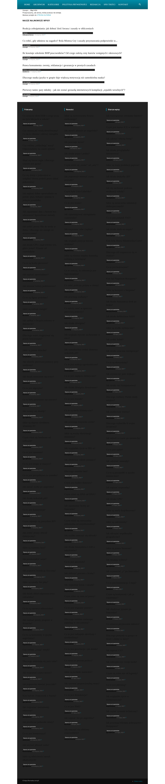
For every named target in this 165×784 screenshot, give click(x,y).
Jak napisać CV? (114, 650)
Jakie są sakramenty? (116, 521)
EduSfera (25, 140)
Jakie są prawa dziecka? (35, 350)
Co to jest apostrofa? (74, 561)
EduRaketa (26, 72)
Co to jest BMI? (72, 706)
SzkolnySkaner (27, 221)
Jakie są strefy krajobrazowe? (121, 510)
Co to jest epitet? (114, 449)
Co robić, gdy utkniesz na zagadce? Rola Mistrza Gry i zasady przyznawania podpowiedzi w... (70, 40)
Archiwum (39, 4)
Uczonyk (25, 47)
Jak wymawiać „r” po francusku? (122, 571)
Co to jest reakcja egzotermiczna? (81, 364)
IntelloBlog (26, 155)
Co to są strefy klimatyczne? (78, 410)
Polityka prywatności (74, 4)
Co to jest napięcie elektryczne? (80, 375)
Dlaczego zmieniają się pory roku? (40, 661)
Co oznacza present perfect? (78, 660)
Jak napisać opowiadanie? (36, 274)
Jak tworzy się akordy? (34, 411)
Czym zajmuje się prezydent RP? (39, 521)
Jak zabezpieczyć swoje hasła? (121, 661)
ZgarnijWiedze (27, 170)
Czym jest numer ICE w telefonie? (123, 127)
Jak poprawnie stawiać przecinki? (39, 684)
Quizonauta (26, 206)
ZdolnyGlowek (27, 188)
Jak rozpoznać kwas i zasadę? (79, 584)
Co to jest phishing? (116, 684)
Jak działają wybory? (116, 559)
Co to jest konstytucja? (34, 509)
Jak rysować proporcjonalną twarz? (82, 683)
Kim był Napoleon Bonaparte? (121, 278)
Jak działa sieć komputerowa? (121, 385)
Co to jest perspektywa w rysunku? (40, 475)
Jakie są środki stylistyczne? (120, 327)
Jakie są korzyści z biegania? (120, 290)
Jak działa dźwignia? (74, 323)
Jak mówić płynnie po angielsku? (81, 130)
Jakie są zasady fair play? (35, 582)
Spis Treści (109, 4)
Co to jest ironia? (72, 202)
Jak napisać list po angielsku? (79, 718)
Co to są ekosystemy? (117, 362)
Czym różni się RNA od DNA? (80, 494)
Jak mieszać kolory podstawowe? (39, 286)
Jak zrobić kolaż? (114, 339)
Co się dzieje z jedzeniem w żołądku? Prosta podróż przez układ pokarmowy (40, 178)
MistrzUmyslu (27, 527)
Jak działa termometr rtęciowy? (38, 376)
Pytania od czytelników (29, 123)
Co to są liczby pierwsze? (35, 263)
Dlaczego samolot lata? (76, 471)
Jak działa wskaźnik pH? (35, 498)
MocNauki (26, 315)
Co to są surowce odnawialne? (38, 608)
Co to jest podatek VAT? (118, 217)
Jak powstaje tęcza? (74, 142)
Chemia (25, 33)
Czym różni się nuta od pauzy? (79, 596)
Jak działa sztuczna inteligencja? (122, 350)
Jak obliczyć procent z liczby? (79, 573)
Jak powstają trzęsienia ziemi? (79, 421)
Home (27, 4)
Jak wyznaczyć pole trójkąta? (120, 373)
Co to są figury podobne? (35, 297)
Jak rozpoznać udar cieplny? (78, 229)
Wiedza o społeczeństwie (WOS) (31, 70)
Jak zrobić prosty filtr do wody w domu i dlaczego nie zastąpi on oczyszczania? (39, 230)
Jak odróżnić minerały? (117, 461)
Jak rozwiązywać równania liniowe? (124, 115)
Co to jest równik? (73, 398)
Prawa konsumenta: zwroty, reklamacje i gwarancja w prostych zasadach (59, 65)
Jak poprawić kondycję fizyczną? (39, 570)
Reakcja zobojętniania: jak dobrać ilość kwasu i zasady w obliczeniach (58, 28)
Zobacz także (138, 781)
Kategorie (53, 4)
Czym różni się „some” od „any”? (81, 165)
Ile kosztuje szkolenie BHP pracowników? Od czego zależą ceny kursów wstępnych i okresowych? (72, 53)
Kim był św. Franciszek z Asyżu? (39, 695)
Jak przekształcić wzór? (34, 559)
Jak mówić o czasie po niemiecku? (123, 438)
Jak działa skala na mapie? (119, 229)
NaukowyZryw (27, 470)
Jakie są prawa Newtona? (119, 548)
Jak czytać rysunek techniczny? (122, 711)
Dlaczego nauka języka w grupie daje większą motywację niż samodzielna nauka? (64, 77)
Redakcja (95, 4)
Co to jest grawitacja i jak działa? (81, 649)
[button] (139, 5)
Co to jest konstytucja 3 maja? (121, 582)
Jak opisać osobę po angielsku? (38, 486)
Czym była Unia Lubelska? (78, 191)
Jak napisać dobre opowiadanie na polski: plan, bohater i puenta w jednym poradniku (40, 197)
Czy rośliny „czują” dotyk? (36, 649)
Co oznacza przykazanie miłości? (123, 624)
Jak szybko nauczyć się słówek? (80, 535)
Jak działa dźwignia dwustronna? (80, 387)
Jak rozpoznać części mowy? (37, 672)
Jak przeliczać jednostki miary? (38, 722)
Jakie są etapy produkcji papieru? (122, 165)
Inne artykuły (26, 45)
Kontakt (123, 4)
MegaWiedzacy (27, 644)
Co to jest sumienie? (33, 452)
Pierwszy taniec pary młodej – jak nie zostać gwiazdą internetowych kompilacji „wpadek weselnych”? (74, 89)
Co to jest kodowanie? (117, 267)
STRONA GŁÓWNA (44, 15)
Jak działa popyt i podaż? (77, 153)
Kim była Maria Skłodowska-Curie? (124, 240)
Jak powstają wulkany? (76, 296)
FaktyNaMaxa (27, 356)
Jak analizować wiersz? (118, 411)
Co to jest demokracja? (75, 695)
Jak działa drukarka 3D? (118, 176)
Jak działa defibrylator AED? (120, 316)
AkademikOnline (28, 240)
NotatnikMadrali (28, 125)
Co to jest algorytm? (33, 388)
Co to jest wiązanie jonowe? (78, 607)
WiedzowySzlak (27, 304)
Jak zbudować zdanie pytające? (80, 459)
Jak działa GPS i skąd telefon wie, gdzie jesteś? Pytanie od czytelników (40, 248)
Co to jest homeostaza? (34, 733)
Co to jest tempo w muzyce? (37, 463)
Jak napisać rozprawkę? (118, 487)
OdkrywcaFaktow (28, 35)
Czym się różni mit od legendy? (122, 673)
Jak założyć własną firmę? (119, 138)
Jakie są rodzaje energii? (35, 309)
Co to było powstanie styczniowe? (40, 399)
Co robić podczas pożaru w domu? (81, 285)
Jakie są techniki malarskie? (78, 672)
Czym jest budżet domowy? (78, 482)
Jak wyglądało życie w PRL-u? (79, 448)
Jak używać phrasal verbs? (36, 745)
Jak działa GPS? (114, 499)
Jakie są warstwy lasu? (34, 547)
